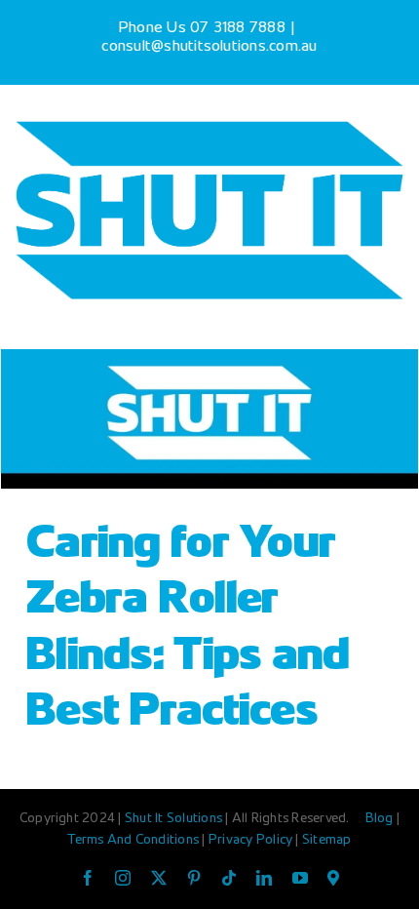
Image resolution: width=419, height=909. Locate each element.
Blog (381, 819)
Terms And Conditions (134, 841)
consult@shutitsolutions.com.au (209, 47)
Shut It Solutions (173, 819)
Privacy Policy (252, 841)
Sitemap (327, 841)
